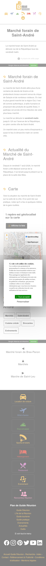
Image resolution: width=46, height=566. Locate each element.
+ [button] (7, 235)
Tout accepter (24, 296)
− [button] (7, 238)
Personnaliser (23, 301)
